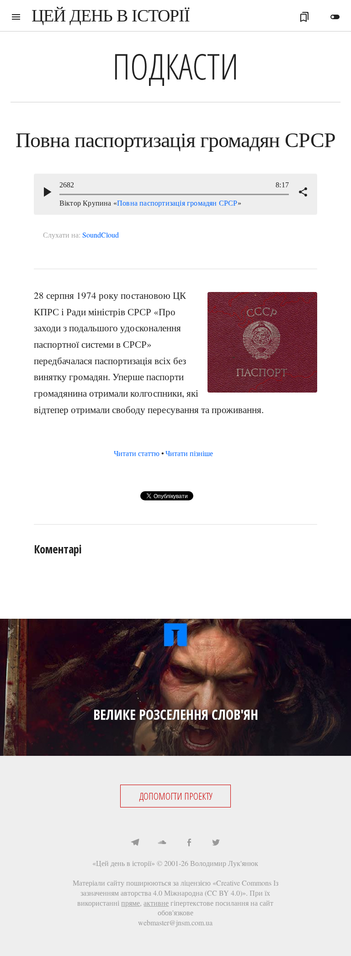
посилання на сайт (244, 903)
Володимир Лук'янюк (224, 863)
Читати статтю (137, 453)
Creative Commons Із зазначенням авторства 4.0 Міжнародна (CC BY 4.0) (179, 888)
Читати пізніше (189, 453)
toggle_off (335, 16)
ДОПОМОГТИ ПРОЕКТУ (176, 796)
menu (16, 16)
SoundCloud (100, 234)
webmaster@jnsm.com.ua (175, 922)
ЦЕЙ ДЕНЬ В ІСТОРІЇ (111, 15)
